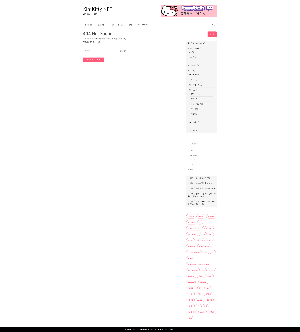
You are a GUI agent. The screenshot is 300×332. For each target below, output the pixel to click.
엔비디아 (190, 294)
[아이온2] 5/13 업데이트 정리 (199, 178)
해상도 (190, 318)
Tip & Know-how (195, 43)
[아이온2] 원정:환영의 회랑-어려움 (201, 183)
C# (190, 52)
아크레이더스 (194, 85)
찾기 (198, 306)
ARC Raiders (143, 25)
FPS (200, 222)
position (210, 240)
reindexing (191, 246)
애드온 (208, 288)
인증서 (199, 294)
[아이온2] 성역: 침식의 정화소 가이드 (202, 188)
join (210, 228)
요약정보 (194, 114)
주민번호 (209, 300)
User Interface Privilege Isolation (199, 264)
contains (191, 216)
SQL (191, 57)
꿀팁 (192, 109)
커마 (205, 306)
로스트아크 (193, 122)
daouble (200, 216)
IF (204, 228)
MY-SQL (200, 240)
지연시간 (190, 306)
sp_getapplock (204, 246)
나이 (203, 270)
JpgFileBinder (192, 234)
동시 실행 (212, 270)
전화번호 (190, 300)
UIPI (213, 252)
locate (203, 234)
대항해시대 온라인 (116, 25)
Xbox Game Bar (193, 270)
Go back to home (93, 60)
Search (123, 51)
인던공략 (194, 99)
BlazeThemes (169, 329)
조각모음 (199, 300)
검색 (212, 34)
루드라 (200, 276)
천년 (130, 25)
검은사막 (101, 25)
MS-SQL (190, 240)
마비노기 (192, 74)
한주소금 (212, 312)
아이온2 (192, 90)
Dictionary (191, 222)
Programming (193, 48)
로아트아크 (191, 276)
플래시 (191, 80)
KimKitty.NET (97, 9)
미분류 (190, 130)
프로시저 (202, 312)
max (210, 234)
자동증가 (208, 294)
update (190, 258)
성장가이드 (195, 104)
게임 (189, 70)
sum (205, 252)
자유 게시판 (88, 25)
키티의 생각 (192, 65)
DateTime (211, 216)
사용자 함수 (191, 288)
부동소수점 (203, 282)
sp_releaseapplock (194, 252)
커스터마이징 (192, 312)
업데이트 (194, 94)
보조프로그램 (192, 282)
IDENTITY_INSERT (194, 228)
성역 (200, 288)
